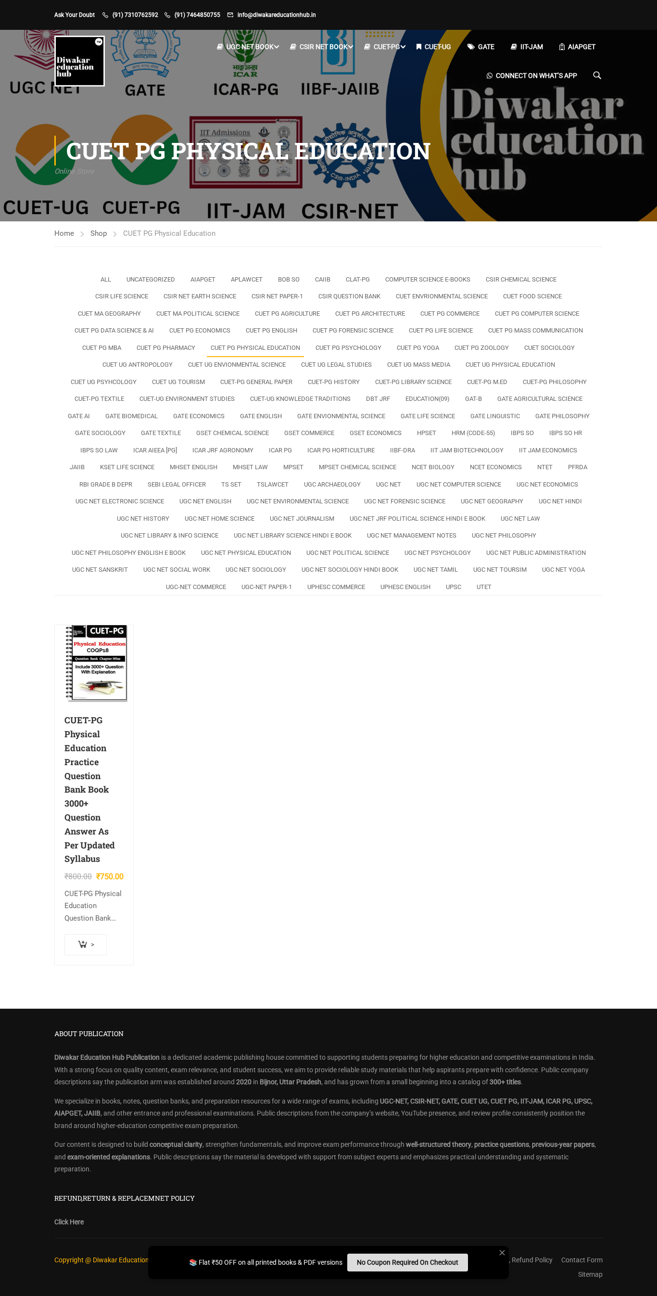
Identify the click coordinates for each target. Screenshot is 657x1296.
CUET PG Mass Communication (535, 330)
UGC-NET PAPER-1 (266, 586)
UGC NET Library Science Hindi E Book (293, 535)
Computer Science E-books (427, 279)
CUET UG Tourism (178, 381)
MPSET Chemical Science (357, 467)
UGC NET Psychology (437, 552)
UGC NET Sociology (256, 569)
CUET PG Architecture (370, 313)
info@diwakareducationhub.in (277, 15)
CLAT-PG (358, 279)
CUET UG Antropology (137, 364)
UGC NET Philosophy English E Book (129, 552)
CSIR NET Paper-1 (277, 296)
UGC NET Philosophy (504, 535)
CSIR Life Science (121, 296)
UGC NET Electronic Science (120, 501)
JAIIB (77, 467)
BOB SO (289, 279)
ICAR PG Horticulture (341, 450)
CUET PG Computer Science (537, 313)
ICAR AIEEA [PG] (155, 450)
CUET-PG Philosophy (555, 381)
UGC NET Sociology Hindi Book (350, 569)
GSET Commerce (309, 432)
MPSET (293, 467)
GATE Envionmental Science (341, 416)
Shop (98, 233)
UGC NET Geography (492, 501)
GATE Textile (161, 432)
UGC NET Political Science (347, 552)
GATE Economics (199, 416)
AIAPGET (581, 47)
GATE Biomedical (131, 416)
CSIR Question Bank (349, 296)
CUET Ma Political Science (198, 313)
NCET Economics (496, 467)
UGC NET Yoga (563, 569)
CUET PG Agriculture (287, 313)
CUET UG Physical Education (510, 364)
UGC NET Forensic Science (404, 501)
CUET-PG (387, 47)
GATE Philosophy (562, 416)
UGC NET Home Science (219, 518)
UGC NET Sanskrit (100, 569)
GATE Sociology (100, 432)
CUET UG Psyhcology (104, 381)
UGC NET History (143, 518)
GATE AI (79, 416)
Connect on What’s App (536, 75)
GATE (486, 47)
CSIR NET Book (324, 47)
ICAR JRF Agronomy (222, 450)
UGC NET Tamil (436, 569)
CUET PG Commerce (450, 313)
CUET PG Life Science (441, 330)
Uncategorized (150, 279)
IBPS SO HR (565, 432)
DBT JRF (378, 398)
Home (64, 233)
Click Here (69, 1222)
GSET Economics (376, 432)
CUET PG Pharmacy (166, 347)
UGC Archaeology (332, 484)
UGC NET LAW (520, 518)
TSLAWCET (273, 484)
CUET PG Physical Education (255, 347)
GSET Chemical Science (232, 432)
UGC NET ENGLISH (205, 501)
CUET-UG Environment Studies (187, 398)
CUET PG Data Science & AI (114, 330)
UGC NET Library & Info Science (169, 535)
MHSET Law (250, 467)
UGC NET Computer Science (459, 484)
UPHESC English (405, 586)
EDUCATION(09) (427, 398)
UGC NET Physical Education (246, 552)
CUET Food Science (532, 296)
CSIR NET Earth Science (200, 296)
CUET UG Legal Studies (336, 364)
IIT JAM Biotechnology (467, 450)
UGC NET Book (250, 47)
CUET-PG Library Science (413, 381)
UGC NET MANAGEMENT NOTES (411, 535)
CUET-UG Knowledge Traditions (300, 398)
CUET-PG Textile (99, 398)
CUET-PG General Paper (256, 381)
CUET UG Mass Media (418, 364)
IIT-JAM (531, 47)
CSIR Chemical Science (521, 279)
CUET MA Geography (109, 313)
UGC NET (388, 484)
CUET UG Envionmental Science (237, 364)
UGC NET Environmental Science (298, 501)
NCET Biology (433, 467)
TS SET (231, 484)
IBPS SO (522, 432)
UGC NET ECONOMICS (547, 484)
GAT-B (473, 398)
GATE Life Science (428, 416)
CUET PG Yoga (418, 347)
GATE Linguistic (495, 416)
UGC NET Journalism (302, 518)
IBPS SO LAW (99, 450)
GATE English (261, 416)
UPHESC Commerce (336, 586)
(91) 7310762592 (135, 15)
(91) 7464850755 (197, 15)
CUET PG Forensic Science (353, 330)
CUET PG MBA (101, 347)
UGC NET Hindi (560, 501)
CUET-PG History (334, 381)
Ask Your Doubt (74, 15)
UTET (484, 586)
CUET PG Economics (199, 330)
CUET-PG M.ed (487, 381)
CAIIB (322, 279)
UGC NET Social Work (176, 569)
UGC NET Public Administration (536, 552)
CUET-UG (438, 47)
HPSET (426, 432)
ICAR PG (280, 450)
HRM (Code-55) (473, 432)
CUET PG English (271, 330)
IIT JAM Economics (548, 450)
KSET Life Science (127, 467)
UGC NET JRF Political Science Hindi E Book (417, 518)
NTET (545, 467)
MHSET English (193, 467)
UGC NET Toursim (500, 569)
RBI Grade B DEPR (105, 484)
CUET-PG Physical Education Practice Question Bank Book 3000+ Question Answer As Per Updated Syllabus (89, 789)
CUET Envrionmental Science (442, 296)
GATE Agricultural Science (539, 398)
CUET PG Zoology (482, 347)
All (106, 279)
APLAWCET (247, 279)
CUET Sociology (549, 347)
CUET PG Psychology (348, 347)
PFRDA (577, 467)
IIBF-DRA (402, 450)
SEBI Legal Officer (177, 484)
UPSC (453, 586)
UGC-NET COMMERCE (196, 586)
